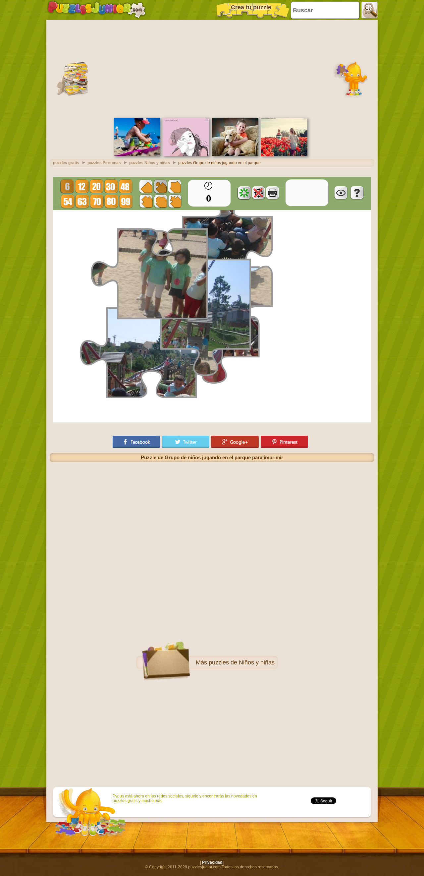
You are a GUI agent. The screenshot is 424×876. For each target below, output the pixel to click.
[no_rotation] (258, 192)
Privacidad (212, 862)
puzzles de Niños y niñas (242, 662)
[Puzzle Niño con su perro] (235, 155)
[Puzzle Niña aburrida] (186, 155)
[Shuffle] (244, 192)
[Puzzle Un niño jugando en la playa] (137, 155)
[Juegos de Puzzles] (96, 10)
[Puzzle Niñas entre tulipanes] (284, 155)
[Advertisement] (212, 68)
